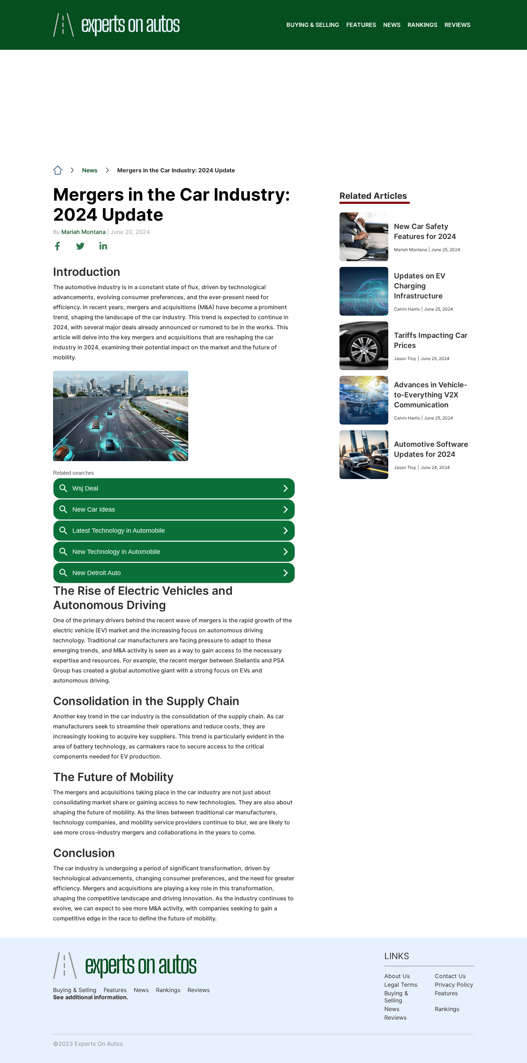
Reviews (457, 24)
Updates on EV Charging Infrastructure (419, 286)
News (391, 24)
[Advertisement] (263, 103)
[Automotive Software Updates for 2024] (364, 454)
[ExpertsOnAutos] (116, 25)
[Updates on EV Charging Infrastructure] (364, 291)
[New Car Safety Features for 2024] (364, 236)
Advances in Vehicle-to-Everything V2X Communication (430, 394)
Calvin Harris (407, 309)
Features (361, 24)
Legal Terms (400, 984)
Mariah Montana (83, 231)
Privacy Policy (454, 984)
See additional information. (90, 997)
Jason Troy (405, 358)
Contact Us (450, 976)
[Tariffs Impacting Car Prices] (364, 345)
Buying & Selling (312, 24)
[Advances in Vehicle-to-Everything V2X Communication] (364, 400)
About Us (397, 976)
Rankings (422, 24)
